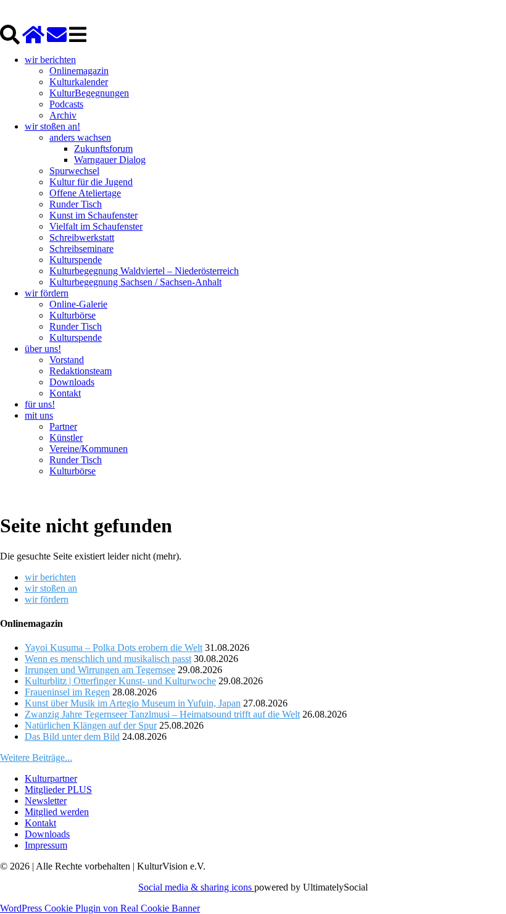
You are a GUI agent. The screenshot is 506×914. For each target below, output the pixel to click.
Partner (63, 426)
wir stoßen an (51, 588)
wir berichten (50, 59)
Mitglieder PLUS (58, 789)
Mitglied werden (57, 812)
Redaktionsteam (80, 371)
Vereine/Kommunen (88, 448)
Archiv (63, 115)
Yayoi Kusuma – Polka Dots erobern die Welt (113, 647)
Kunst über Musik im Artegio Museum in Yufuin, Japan (133, 703)
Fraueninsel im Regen (67, 692)
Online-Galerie (78, 304)
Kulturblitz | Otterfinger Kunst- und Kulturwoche (120, 681)
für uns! (40, 404)
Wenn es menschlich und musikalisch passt (108, 658)
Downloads (71, 382)
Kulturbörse (72, 315)
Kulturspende (75, 259)
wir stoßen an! (52, 126)
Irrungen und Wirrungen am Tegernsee (100, 670)
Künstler (66, 437)
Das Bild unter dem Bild (72, 736)
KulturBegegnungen (89, 93)
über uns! (43, 348)
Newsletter (46, 800)
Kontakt (65, 393)
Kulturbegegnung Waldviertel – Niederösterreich (144, 271)
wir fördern (46, 293)
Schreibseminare (81, 248)
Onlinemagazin (79, 70)
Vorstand (66, 359)
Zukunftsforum (103, 148)
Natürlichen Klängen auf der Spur (91, 725)
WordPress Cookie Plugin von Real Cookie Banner (100, 908)
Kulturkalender (78, 82)
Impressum (46, 845)
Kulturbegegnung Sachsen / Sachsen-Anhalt (135, 282)
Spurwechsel (74, 171)
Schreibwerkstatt (81, 237)
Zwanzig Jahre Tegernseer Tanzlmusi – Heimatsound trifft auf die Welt (162, 714)
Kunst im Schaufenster (93, 215)
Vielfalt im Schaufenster (96, 226)
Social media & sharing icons (196, 887)
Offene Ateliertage (85, 193)
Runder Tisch (75, 204)
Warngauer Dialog (110, 159)
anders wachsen (80, 137)
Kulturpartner (51, 778)
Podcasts (66, 104)
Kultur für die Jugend (91, 182)
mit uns (39, 415)
